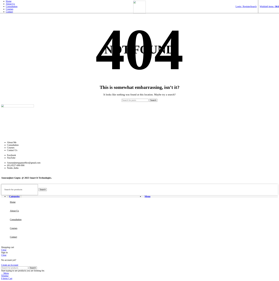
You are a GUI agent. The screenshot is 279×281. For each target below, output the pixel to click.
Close (3, 250)
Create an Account (9, 265)
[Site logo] (139, 13)
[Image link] (17, 106)
